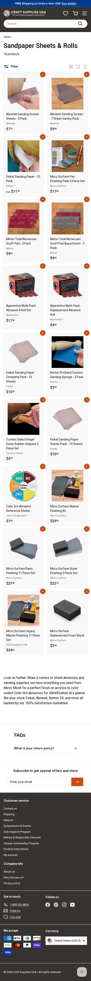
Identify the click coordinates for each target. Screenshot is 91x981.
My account (11, 855)
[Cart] (75, 13)
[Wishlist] (65, 13)
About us (9, 871)
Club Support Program (17, 831)
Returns (8, 820)
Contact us (10, 808)
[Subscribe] (77, 782)
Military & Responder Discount (22, 837)
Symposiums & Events (17, 825)
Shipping (9, 814)
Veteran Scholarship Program (21, 843)
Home (7, 36)
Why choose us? (14, 877)
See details (69, 3)
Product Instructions (16, 849)
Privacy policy (12, 883)
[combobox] (45, 24)
